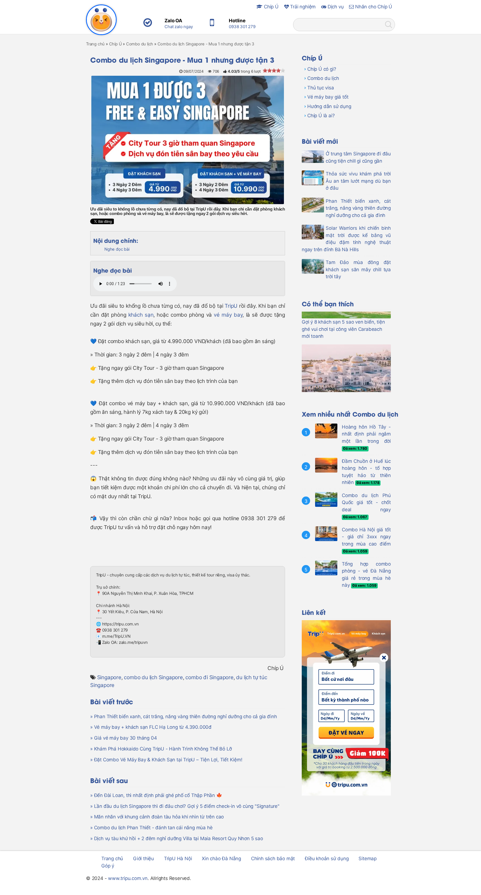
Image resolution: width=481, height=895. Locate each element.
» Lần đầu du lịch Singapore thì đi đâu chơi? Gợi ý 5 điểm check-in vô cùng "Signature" (184, 806)
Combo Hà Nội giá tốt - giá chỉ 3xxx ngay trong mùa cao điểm (366, 537)
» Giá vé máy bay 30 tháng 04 (123, 738)
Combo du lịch (323, 78)
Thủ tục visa (320, 88)
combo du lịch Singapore (153, 677)
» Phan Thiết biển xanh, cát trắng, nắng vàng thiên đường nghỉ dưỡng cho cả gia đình (183, 716)
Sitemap (368, 858)
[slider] (274, 70)
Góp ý (107, 866)
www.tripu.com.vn (128, 878)
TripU (231, 306)
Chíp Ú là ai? (321, 115)
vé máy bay (228, 315)
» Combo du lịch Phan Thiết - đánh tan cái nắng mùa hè (151, 827)
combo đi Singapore (209, 677)
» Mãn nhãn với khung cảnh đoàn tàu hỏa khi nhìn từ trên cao (157, 817)
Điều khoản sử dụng (327, 858)
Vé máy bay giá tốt (327, 97)
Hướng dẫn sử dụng (329, 106)
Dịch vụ (334, 6)
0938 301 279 (242, 26)
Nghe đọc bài (116, 249)
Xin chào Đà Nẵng (221, 858)
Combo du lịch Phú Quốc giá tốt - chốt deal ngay (366, 502)
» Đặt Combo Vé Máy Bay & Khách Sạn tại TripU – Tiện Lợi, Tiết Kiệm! (166, 759)
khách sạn (141, 315)
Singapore (109, 677)
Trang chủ (112, 858)
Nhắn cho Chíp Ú (373, 6)
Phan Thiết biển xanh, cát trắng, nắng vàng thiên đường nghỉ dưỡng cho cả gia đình (358, 208)
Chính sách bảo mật (273, 858)
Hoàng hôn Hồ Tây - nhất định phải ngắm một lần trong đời (366, 434)
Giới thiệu (143, 858)
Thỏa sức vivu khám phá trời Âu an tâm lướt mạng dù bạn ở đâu (358, 181)
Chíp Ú (270, 6)
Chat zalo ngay (179, 26)
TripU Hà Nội (178, 858)
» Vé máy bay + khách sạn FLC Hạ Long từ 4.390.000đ (151, 727)
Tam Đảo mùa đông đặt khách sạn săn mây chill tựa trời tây (358, 269)
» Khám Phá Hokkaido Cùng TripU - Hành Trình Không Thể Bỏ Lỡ (161, 749)
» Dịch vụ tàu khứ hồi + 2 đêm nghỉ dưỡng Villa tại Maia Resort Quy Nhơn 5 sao (176, 838)
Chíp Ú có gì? (321, 69)
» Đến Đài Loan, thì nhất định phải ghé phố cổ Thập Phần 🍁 (156, 795)
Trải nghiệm (302, 6)
